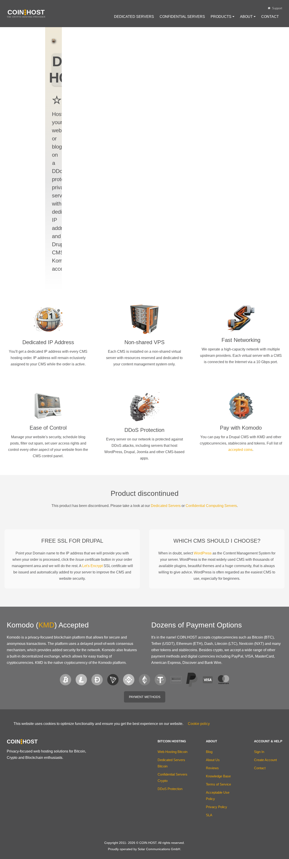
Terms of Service (218, 784)
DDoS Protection (170, 789)
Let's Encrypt (92, 566)
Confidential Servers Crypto (172, 777)
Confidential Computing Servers (211, 506)
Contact (270, 17)
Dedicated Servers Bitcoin (171, 763)
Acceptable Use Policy (217, 795)
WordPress (203, 553)
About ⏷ (248, 17)
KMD (46, 625)
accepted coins (240, 450)
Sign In (259, 752)
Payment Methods (144, 697)
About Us (213, 760)
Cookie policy (199, 724)
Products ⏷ (222, 17)
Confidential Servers (182, 17)
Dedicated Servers (134, 17)
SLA (209, 815)
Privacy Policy (216, 807)
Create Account (265, 760)
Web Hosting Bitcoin (172, 752)
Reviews (212, 768)
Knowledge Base (218, 776)
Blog (209, 752)
